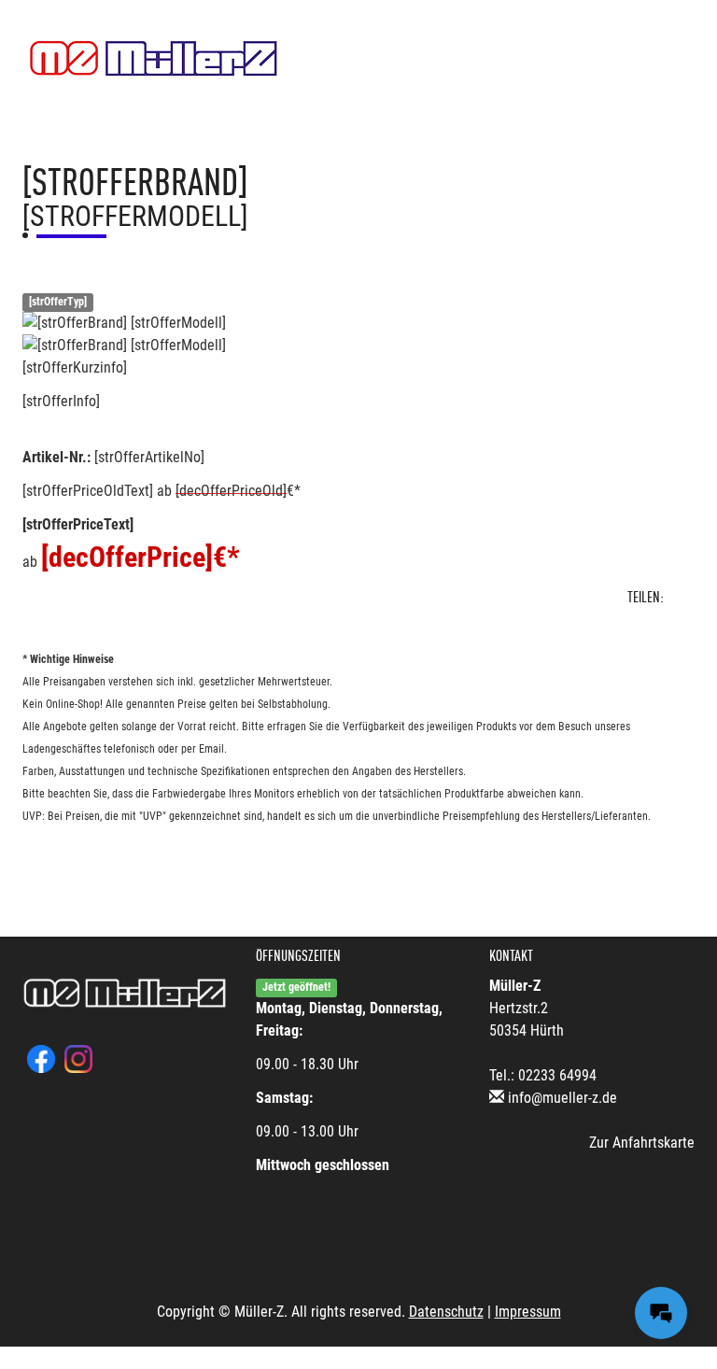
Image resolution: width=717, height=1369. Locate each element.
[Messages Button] (661, 1313)
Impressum (528, 1311)
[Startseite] (154, 58)
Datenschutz (446, 1311)
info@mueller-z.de (562, 1098)
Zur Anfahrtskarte (642, 1142)
